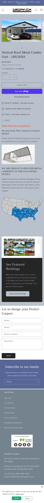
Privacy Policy (9, 408)
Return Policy (9, 413)
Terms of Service (10, 418)
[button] (2, 9)
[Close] (42, 487)
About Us (8, 398)
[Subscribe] (37, 381)
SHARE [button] (7, 120)
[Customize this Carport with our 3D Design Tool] (18, 164)
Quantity (5, 73)
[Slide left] (17, 48)
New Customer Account (13, 428)
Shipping (4, 65)
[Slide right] (26, 48)
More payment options (22, 96)
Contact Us (8, 403)
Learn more (19, 494)
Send (8, 356)
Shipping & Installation (13, 423)
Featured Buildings (17, 294)
